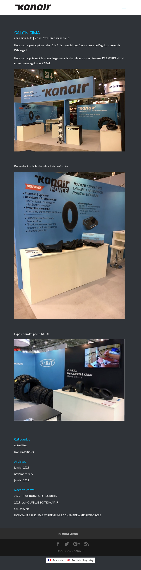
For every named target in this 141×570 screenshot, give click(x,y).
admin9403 (25, 38)
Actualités (20, 445)
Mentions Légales (68, 533)
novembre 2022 (23, 474)
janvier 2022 (21, 480)
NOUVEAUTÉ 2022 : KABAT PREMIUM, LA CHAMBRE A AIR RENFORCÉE (57, 515)
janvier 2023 (21, 467)
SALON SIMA (27, 33)
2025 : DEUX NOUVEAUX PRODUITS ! (36, 496)
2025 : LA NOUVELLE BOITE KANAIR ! (36, 502)
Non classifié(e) (60, 38)
